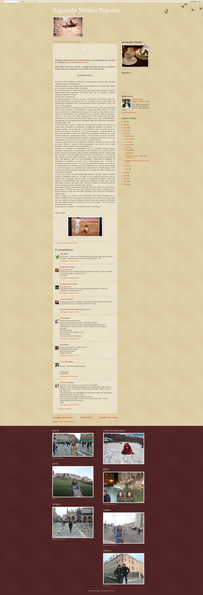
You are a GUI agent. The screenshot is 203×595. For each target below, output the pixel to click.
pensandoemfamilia (66, 284)
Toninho (62, 318)
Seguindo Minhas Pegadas (86, 10)
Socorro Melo (64, 362)
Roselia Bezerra (65, 267)
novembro (128, 139)
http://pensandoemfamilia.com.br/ (76, 62)
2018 (125, 125)
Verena (62, 344)
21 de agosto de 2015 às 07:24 (69, 405)
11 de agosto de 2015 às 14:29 (69, 355)
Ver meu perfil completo (129, 112)
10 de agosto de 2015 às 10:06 (69, 293)
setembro (128, 145)
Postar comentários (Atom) (66, 421)
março (127, 169)
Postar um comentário (64, 409)
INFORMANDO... (130, 150)
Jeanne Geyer (64, 299)
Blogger (112, 591)
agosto (127, 148)
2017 (125, 128)
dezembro (128, 136)
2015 (125, 133)
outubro (127, 142)
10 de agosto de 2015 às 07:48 (69, 278)
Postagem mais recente (63, 417)
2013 (125, 175)
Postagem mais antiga (108, 417)
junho (127, 166)
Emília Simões (64, 382)
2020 (125, 122)
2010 (125, 184)
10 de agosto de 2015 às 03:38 (69, 261)
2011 (125, 181)
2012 (125, 178)
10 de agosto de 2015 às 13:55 (69, 312)
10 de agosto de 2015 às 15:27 (69, 338)
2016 (125, 130)
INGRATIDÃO (129, 153)
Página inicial (85, 417)
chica (61, 254)
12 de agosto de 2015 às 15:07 (69, 376)
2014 (125, 172)
